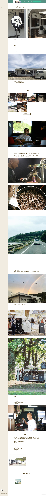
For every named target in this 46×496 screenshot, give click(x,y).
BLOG (1, 7)
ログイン (39, 1)
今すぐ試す (35, 1)
